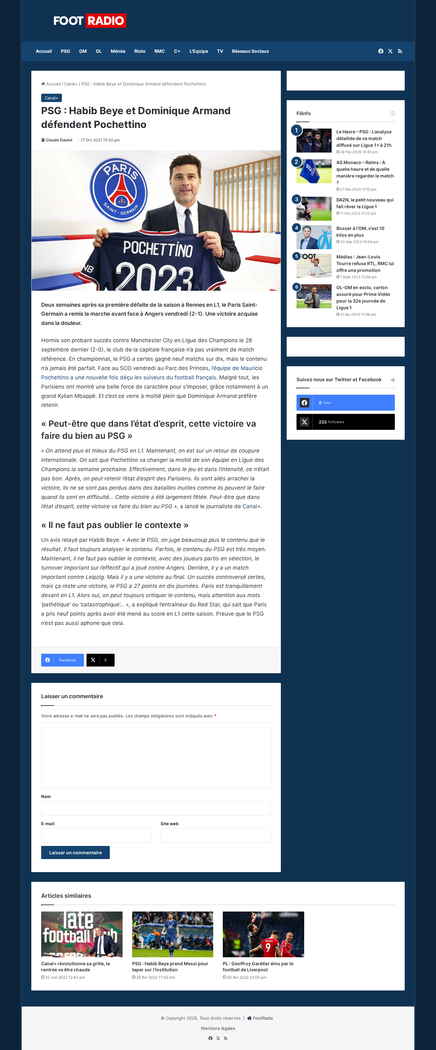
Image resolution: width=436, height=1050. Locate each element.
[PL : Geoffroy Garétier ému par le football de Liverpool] (263, 935)
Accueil (44, 51)
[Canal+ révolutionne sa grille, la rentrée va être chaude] (82, 935)
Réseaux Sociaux (250, 51)
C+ (177, 51)
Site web (169, 823)
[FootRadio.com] (90, 20)
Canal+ (71, 83)
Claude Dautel (59, 140)
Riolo (140, 51)
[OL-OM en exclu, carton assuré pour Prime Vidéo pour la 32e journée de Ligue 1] (314, 296)
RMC (159, 51)
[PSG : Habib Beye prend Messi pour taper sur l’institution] (173, 935)
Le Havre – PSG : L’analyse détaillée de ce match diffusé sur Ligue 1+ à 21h (364, 138)
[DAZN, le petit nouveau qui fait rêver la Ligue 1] (314, 209)
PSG (65, 51)
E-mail (48, 823)
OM (83, 51)
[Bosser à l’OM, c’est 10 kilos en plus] (314, 237)
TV (220, 51)
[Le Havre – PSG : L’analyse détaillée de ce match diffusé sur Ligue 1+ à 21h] (314, 141)
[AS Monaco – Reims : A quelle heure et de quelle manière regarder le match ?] (314, 171)
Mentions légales (218, 1028)
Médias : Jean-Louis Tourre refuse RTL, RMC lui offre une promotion (365, 263)
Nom (46, 796)
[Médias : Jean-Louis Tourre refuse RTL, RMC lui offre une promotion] (314, 266)
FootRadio (263, 1018)
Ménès (118, 51)
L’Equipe (199, 51)
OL (99, 51)
